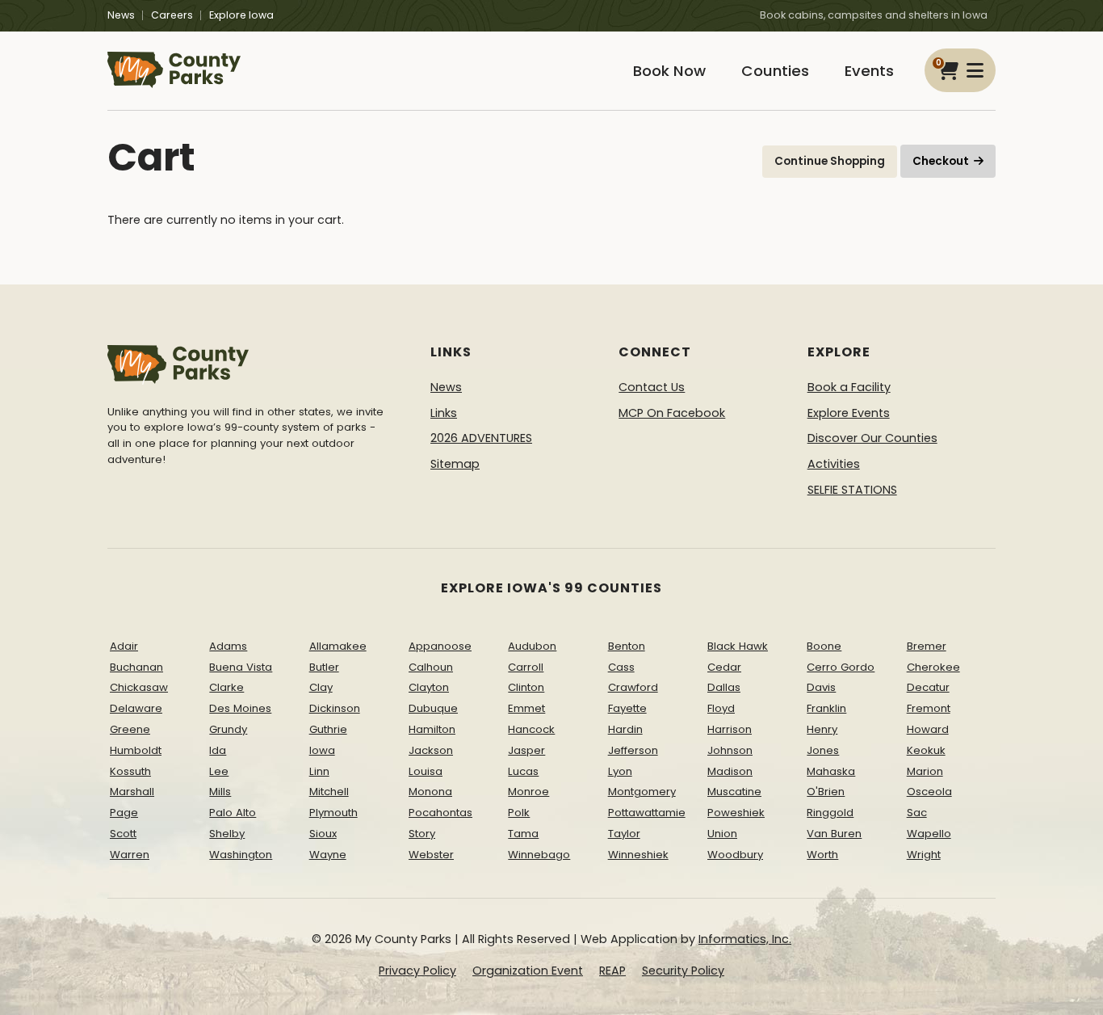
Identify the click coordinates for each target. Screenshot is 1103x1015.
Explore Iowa (241, 15)
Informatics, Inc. (744, 939)
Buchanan (136, 667)
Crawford (633, 687)
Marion (925, 771)
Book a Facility (849, 387)
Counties (775, 71)
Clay (321, 687)
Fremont (928, 708)
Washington (240, 854)
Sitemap (455, 464)
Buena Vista (240, 667)
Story (422, 833)
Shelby (227, 833)
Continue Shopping (829, 161)
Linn (319, 771)
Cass (621, 667)
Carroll (525, 667)
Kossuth (130, 771)
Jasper (526, 750)
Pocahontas (440, 812)
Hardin (625, 729)
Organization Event (527, 970)
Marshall (132, 791)
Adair (124, 646)
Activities (833, 464)
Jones (823, 750)
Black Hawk (737, 646)
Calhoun (431, 667)
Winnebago (539, 854)
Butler (324, 667)
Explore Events (848, 413)
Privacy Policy (417, 970)
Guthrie (328, 729)
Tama (523, 833)
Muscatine (734, 791)
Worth (822, 854)
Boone (824, 646)
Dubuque (433, 708)
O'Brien (826, 791)
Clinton (526, 687)
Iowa (322, 750)
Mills (220, 791)
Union (722, 833)
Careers (172, 15)
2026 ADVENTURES (481, 438)
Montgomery (642, 791)
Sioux (323, 833)
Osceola (929, 791)
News (121, 15)
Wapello (929, 833)
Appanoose (440, 646)
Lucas (523, 771)
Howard (928, 729)
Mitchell (329, 791)
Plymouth (333, 812)
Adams (228, 646)
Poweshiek (736, 812)
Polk (519, 812)
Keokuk (926, 750)
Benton (626, 646)
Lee (219, 771)
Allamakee (338, 646)
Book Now (669, 71)
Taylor (624, 833)
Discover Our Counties (872, 438)
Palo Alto (232, 812)
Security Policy (683, 970)
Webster (431, 854)
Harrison (729, 729)
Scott (123, 833)
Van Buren (834, 833)
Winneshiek (638, 854)
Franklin (826, 708)
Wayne (327, 854)
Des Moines (240, 708)
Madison (730, 771)
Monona (430, 791)
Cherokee (933, 667)
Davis (821, 687)
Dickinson (334, 708)
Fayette (627, 708)
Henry (822, 729)
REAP (612, 970)
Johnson (730, 750)
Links (443, 413)
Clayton (429, 687)
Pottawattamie (647, 812)
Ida (217, 750)
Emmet (526, 708)
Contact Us (652, 387)
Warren (129, 854)
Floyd (721, 708)
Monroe (528, 791)
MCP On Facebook (672, 413)
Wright (924, 854)
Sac (917, 812)
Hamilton (432, 729)
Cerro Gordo (840, 667)
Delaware (136, 708)
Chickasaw (139, 687)
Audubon (532, 646)
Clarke (226, 687)
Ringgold (830, 812)
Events (869, 71)
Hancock (531, 729)
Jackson (431, 750)
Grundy (228, 729)
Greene (130, 729)
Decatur (928, 687)
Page (124, 812)
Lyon (620, 771)
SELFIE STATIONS (852, 490)
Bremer (926, 646)
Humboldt (135, 750)
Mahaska (831, 771)
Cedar (724, 667)
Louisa (425, 771)
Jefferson (633, 750)
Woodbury (735, 854)
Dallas (723, 687)
